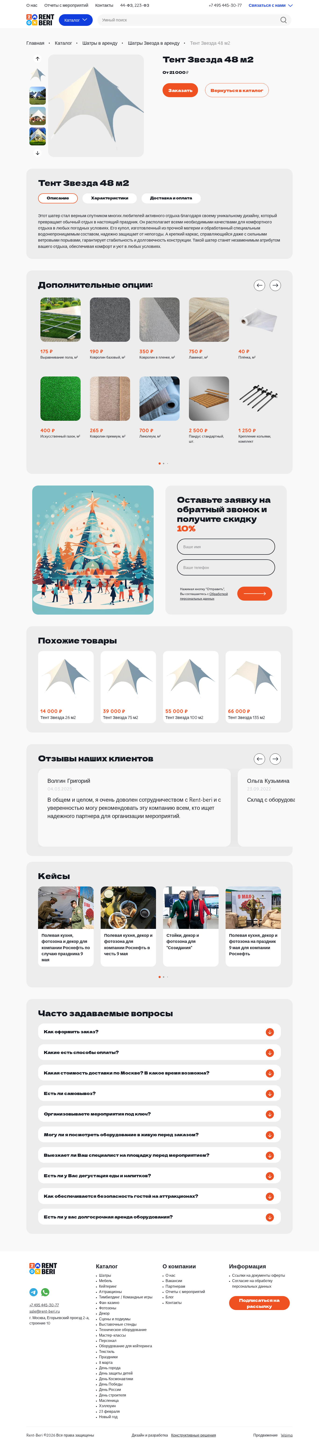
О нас (31, 5)
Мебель (105, 1280)
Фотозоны (107, 1308)
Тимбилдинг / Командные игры (125, 1297)
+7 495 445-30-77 (225, 5)
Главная (35, 43)
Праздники (108, 1357)
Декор (104, 1313)
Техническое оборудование (123, 1329)
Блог (170, 1297)
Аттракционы (110, 1291)
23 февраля (109, 1411)
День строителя (112, 1395)
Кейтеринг (108, 1286)
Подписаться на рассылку (259, 1303)
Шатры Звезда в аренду (154, 43)
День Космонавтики (116, 1378)
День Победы (111, 1384)
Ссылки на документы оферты (258, 1275)
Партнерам (175, 1286)
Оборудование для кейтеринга (125, 1346)
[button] (37, 59)
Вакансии (174, 1280)
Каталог (63, 43)
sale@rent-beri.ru (44, 1311)
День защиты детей (116, 1373)
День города (110, 1367)
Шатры (105, 1275)
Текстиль (106, 1351)
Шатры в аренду (99, 43)
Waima (287, 1435)
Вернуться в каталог (237, 90)
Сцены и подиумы (115, 1319)
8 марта (106, 1362)
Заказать (180, 90)
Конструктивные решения (193, 1435)
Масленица (109, 1400)
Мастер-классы (112, 1335)
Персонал (107, 1340)
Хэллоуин (107, 1405)
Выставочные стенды (118, 1324)
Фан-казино (109, 1302)
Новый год (108, 1416)
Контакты (104, 5)
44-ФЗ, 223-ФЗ (134, 5)
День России (110, 1389)
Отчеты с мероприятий (66, 5)
